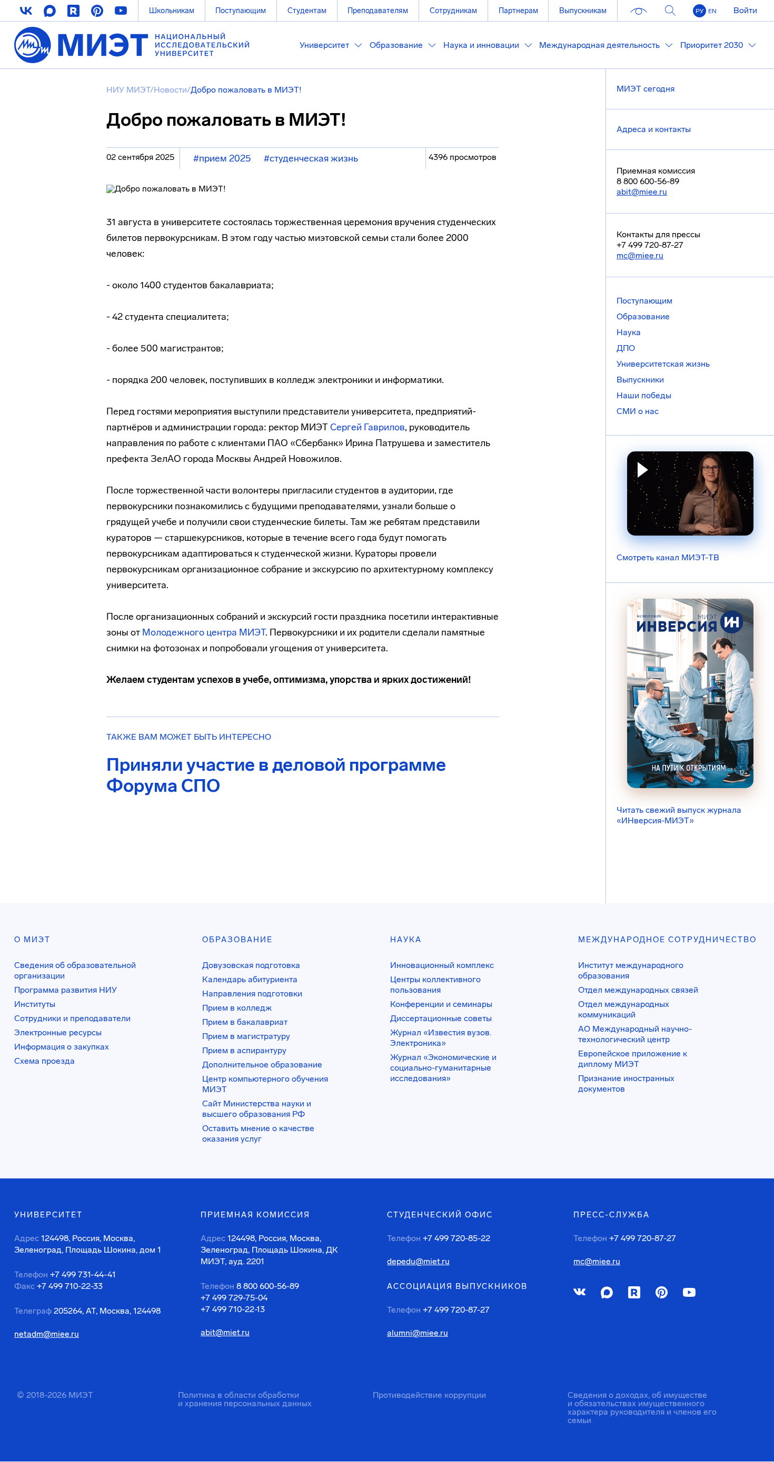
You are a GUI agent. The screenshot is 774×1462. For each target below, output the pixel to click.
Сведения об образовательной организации (75, 970)
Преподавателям (378, 10)
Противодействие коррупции (429, 1395)
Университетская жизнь (663, 364)
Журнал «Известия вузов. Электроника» (440, 1037)
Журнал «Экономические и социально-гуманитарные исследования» (443, 1067)
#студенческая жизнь (311, 158)
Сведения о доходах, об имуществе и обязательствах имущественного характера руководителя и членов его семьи (642, 1407)
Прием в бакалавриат (244, 1022)
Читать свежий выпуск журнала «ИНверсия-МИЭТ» (679, 815)
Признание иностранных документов (626, 1083)
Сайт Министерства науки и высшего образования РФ (256, 1108)
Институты (34, 1004)
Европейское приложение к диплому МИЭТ (632, 1058)
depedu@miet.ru (418, 1261)
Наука (629, 332)
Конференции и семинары (441, 1004)
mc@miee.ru (640, 255)
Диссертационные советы (441, 1018)
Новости (170, 90)
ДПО (626, 348)
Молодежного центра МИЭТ (203, 632)
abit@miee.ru (642, 192)
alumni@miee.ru (417, 1333)
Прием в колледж (237, 1008)
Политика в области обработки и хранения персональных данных (245, 1399)
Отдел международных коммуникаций (623, 1009)
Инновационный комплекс (442, 965)
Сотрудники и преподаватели (72, 1018)
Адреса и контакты (654, 129)
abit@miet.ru (225, 1332)
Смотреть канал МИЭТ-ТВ (668, 557)
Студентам (306, 10)
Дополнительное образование (262, 1065)
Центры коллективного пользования (435, 984)
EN (712, 11)
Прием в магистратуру (246, 1036)
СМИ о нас (638, 411)
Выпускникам (583, 10)
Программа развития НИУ (65, 990)
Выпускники (640, 380)
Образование (643, 316)
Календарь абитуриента (249, 979)
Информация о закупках (61, 1047)
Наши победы (644, 395)
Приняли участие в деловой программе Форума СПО (276, 775)
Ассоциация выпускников (457, 1286)
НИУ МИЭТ (128, 90)
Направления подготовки (252, 994)
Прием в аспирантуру (244, 1050)
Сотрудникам (453, 10)
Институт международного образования (630, 970)
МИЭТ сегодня (645, 89)
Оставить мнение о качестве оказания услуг (258, 1133)
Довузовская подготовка (251, 965)
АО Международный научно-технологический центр (635, 1034)
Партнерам (518, 10)
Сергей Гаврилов (367, 427)
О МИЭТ (32, 939)
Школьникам (171, 10)
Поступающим (240, 10)
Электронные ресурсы (58, 1032)
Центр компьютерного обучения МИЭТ (265, 1084)
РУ (699, 11)
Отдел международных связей (638, 990)
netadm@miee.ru (46, 1334)
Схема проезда (44, 1061)
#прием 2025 (222, 158)
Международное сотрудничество (667, 939)
